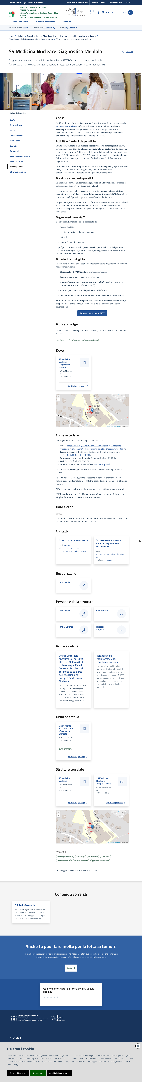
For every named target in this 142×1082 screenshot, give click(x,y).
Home (11, 36)
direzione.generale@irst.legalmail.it (75, 551)
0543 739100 (47, 27)
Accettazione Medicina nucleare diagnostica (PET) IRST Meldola (108, 543)
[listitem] (18, 27)
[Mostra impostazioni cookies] (140, 541)
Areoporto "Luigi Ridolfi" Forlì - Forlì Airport (87, 445)
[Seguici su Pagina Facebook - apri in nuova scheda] (98, 12)
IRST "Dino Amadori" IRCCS (75, 540)
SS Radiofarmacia (25, 905)
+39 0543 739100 (72, 548)
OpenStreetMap (115, 426)
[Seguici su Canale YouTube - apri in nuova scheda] (106, 12)
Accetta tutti (38, 1073)
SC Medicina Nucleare (66, 126)
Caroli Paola (64, 582)
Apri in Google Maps (76, 386)
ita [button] (127, 2)
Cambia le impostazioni (59, 1073)
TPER (85, 455)
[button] (130, 12)
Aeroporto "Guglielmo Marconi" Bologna (104, 449)
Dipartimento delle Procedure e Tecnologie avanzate (31, 39)
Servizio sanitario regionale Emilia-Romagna (26, 2)
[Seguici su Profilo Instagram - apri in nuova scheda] (102, 12)
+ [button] (58, 396)
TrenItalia (67, 455)
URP (24, 27)
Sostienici (71, 968)
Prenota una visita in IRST (92, 313)
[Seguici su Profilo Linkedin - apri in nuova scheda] (111, 12)
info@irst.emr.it (69, 27)
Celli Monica (102, 610)
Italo (77, 455)
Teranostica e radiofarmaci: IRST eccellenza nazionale (108, 659)
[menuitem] (22, 22)
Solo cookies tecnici (18, 1073)
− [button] (58, 399)
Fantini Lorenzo (66, 626)
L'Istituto (20, 36)
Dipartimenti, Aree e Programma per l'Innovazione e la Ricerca (69, 36)
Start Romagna (101, 464)
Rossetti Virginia (100, 628)
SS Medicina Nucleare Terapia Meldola (103, 780)
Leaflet (108, 426)
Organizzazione (33, 36)
